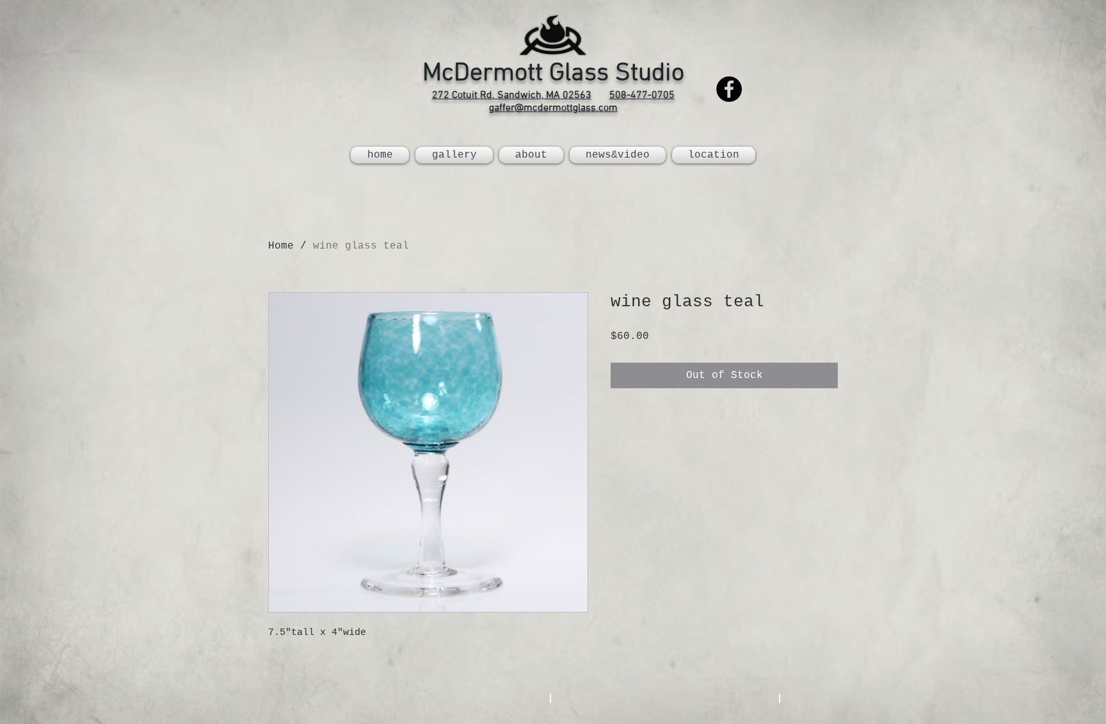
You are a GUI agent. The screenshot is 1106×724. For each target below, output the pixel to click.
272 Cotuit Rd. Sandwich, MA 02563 (511, 95)
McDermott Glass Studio (553, 73)
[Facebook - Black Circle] (729, 89)
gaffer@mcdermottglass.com (553, 108)
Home (281, 246)
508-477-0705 (642, 95)
